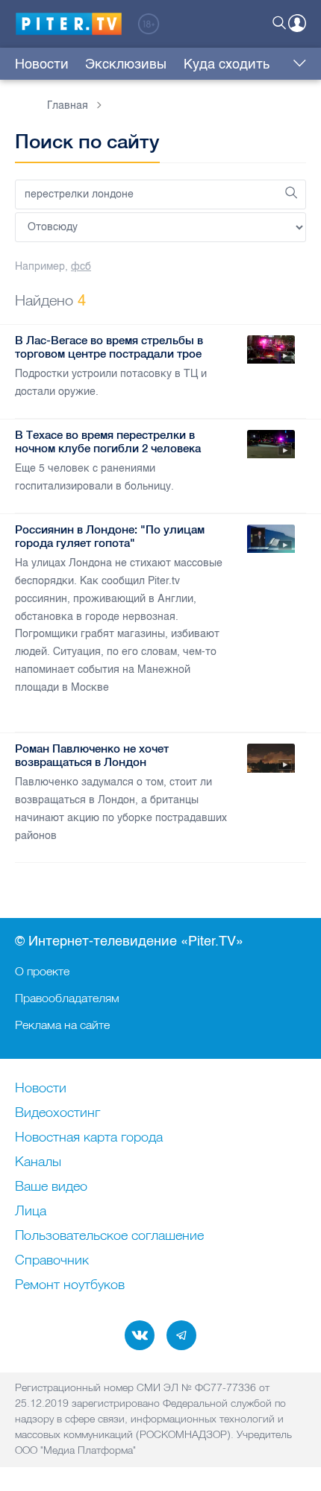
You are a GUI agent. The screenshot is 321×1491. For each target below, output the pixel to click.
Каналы (38, 1162)
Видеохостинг (57, 1113)
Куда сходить (226, 64)
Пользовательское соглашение (109, 1236)
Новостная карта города (89, 1137)
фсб (81, 266)
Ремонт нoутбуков (70, 1285)
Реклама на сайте (62, 1025)
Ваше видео (51, 1187)
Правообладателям (67, 998)
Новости (42, 64)
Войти (297, 23)
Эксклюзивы (125, 64)
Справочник (52, 1260)
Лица (30, 1211)
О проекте (42, 971)
